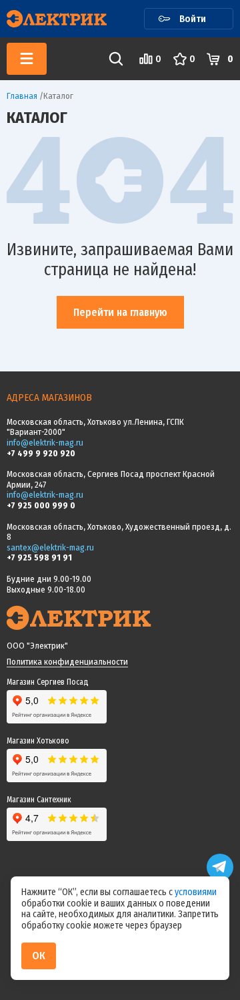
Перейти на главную (120, 312)
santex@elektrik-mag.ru (50, 547)
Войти (192, 19)
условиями (196, 892)
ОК (38, 955)
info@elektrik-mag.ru (45, 443)
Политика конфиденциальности (67, 662)
